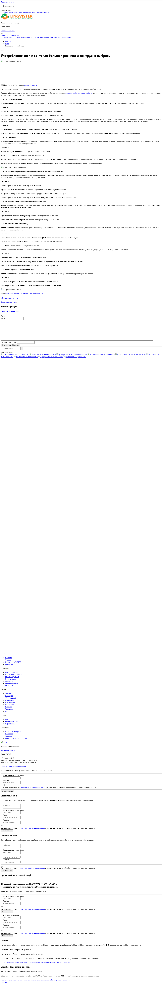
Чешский (8, 707)
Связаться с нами (7, 2)
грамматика (24, 293)
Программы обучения (39, 37)
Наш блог (9, 734)
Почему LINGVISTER (9, 37)
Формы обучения (12, 677)
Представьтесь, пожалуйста (13, 775)
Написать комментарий (10, 311)
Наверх (4, 982)
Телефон (6, 780)
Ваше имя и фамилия (11, 915)
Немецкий (9, 696)
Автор (3, 316)
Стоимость (65, 37)
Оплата (46, 12)
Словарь (8, 736)
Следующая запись (8, 302)
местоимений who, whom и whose (78, 93)
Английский (10, 693)
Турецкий (9, 709)
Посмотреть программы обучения (14, 962)
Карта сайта (10, 723)
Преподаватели (54, 37)
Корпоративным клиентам (11, 684)
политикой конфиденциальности (34, 787)
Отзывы (11, 12)
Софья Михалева (30, 85)
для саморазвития (12, 293)
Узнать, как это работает (60, 962)
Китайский (9, 704)
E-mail (5, 815)
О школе (4, 12)
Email (3, 318)
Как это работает (23, 37)
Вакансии (9, 664)
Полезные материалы (22, 12)
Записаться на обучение (10, 35)
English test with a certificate (16, 738)
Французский (10, 698)
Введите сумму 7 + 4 (8, 342)
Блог (33, 12)
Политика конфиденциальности (13, 766)
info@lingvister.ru (8, 750)
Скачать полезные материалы (39, 962)
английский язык (36, 293)
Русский (8, 711)
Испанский (9, 700)
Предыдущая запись (10, 298)
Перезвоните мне (8, 31)
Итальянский (10, 702)
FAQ (70, 37)
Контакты (39, 12)
